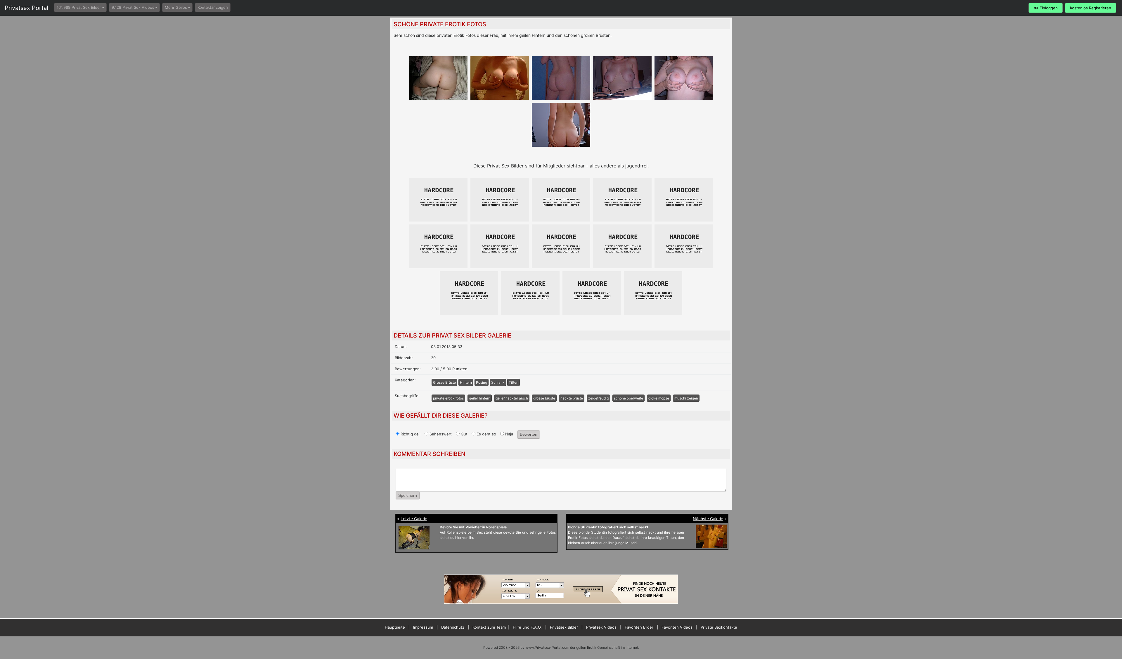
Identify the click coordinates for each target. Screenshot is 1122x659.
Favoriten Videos (677, 627)
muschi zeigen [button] (686, 398)
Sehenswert (440, 434)
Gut (464, 434)
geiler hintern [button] (479, 398)
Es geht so (485, 434)
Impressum (423, 627)
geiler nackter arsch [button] (512, 398)
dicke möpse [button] (658, 398)
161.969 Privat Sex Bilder (79, 7)
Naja (508, 434)
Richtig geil (409, 434)
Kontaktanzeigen (213, 7)
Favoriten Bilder (639, 627)
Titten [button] (513, 382)
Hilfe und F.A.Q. (527, 627)
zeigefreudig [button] (598, 398)
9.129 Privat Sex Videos (133, 7)
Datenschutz (452, 627)
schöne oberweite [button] (628, 398)
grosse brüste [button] (544, 398)
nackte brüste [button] (571, 398)
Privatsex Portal (26, 7)
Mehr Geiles (176, 7)
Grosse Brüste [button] (444, 382)
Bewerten (528, 434)
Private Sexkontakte (719, 627)
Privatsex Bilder (564, 627)
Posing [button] (481, 382)
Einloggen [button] (1048, 8)
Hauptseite (395, 627)
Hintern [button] (466, 382)
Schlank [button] (498, 382)
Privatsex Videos (601, 627)
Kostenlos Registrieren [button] (1090, 8)
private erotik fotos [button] (448, 398)
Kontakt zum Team (489, 627)
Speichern (407, 495)
